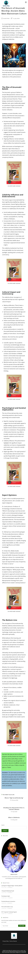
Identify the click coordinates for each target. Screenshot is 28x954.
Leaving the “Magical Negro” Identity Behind (11, 885)
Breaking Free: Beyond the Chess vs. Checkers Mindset (14, 808)
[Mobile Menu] (26, 2)
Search (2, 825)
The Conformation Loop (7, 906)
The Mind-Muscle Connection (8, 901)
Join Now (21, 925)
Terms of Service (13, 941)
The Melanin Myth (5, 896)
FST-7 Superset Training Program (9, 912)
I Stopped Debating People (7, 891)
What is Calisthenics (14, 817)
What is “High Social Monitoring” (14, 798)
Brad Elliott (6, 18)
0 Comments (9, 887)
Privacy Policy (6, 941)
